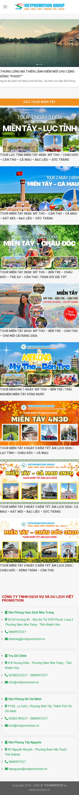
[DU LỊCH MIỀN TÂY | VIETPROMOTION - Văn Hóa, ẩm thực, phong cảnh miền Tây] (39, 6)
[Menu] (5, 6)
